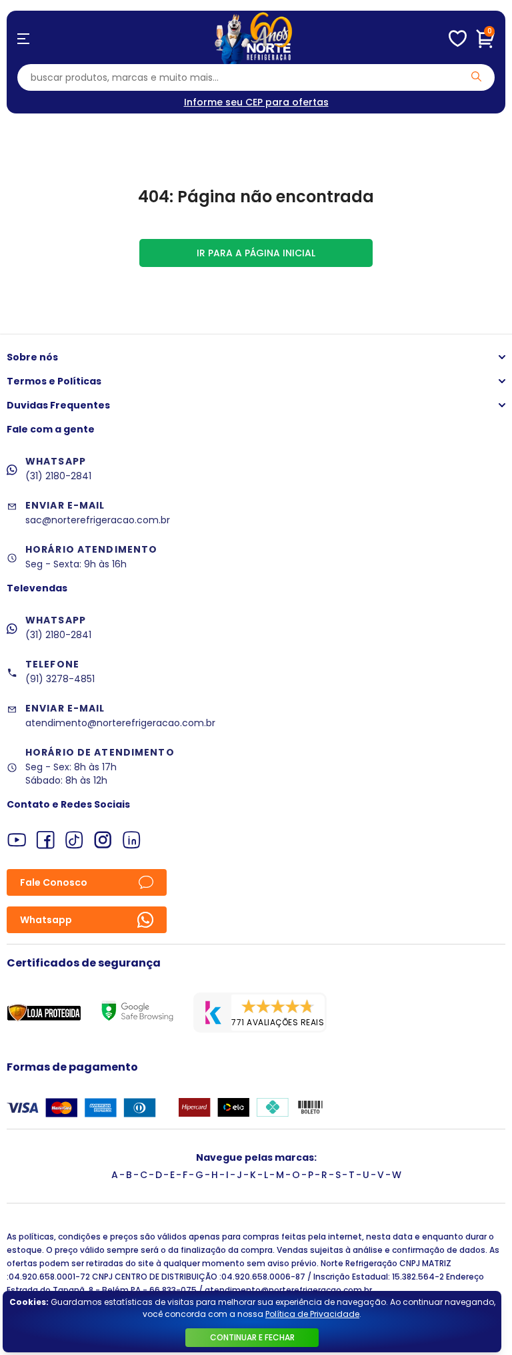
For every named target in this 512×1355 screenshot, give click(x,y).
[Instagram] (103, 840)
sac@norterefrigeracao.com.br (97, 520)
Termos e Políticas (54, 381)
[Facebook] (45, 840)
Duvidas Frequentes (58, 405)
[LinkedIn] (131, 840)
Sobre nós (32, 357)
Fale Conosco (53, 882)
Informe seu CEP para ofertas (256, 102)
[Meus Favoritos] (458, 38)
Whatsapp (46, 919)
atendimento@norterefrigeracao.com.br (120, 723)
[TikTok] (74, 840)
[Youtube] (17, 840)
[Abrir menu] (23, 38)
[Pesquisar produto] (476, 76)
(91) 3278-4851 (60, 679)
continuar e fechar (252, 1337)
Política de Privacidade (312, 1314)
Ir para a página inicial (256, 253)
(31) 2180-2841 (58, 476)
